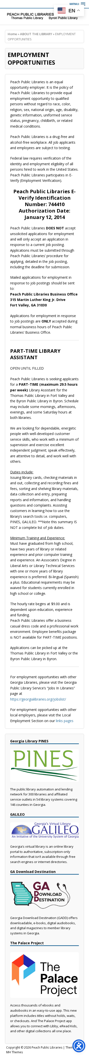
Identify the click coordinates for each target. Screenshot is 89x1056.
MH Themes (14, 1052)
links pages (64, 720)
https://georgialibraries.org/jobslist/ (38, 699)
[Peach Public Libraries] (44, 16)
